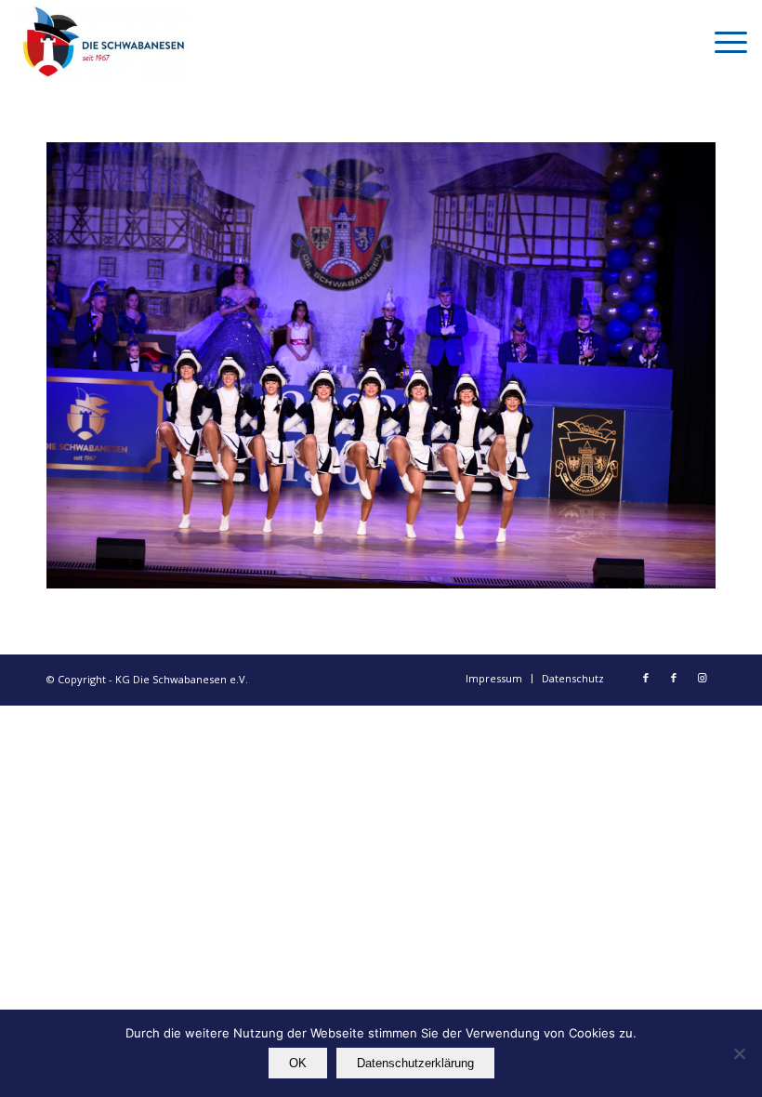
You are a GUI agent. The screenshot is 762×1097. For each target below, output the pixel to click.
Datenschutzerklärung (415, 1063)
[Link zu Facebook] (646, 678)
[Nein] (738, 1053)
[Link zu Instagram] (702, 678)
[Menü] (721, 42)
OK (298, 1063)
